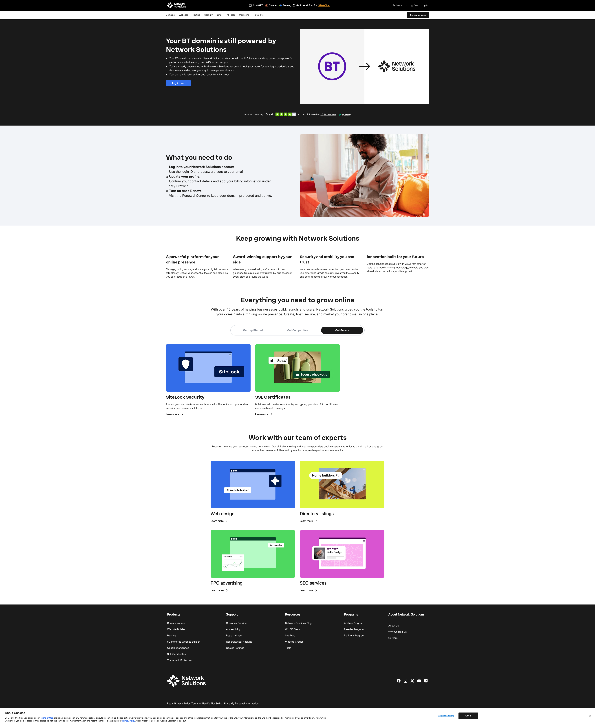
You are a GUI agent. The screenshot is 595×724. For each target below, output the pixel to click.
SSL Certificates (176, 654)
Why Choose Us (397, 631)
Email (219, 14)
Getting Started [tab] (253, 330)
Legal (170, 703)
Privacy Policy (182, 703)
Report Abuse (234, 635)
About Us (393, 625)
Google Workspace (178, 647)
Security (208, 14)
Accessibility (233, 629)
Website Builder (176, 629)
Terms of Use (199, 703)
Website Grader (294, 641)
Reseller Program (354, 629)
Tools (288, 647)
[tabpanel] (297, 375)
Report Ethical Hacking (239, 641)
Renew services (418, 15)
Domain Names (176, 623)
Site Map (290, 635)
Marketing (244, 14)
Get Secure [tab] (342, 330)
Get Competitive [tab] (297, 330)
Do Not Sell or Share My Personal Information (232, 703)
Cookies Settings (446, 715)
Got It (468, 715)
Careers (392, 637)
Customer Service (236, 623)
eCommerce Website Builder (183, 641)
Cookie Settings (235, 647)
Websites (183, 14)
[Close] (590, 715)
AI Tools (231, 14)
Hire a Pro (259, 14)
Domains (170, 14)
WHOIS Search (293, 629)
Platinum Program (354, 635)
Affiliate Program (353, 623)
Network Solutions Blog (298, 623)
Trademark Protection (179, 660)
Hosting (196, 14)
